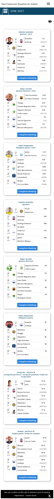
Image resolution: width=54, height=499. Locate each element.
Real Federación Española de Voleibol (20, 4)
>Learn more (30, 495)
